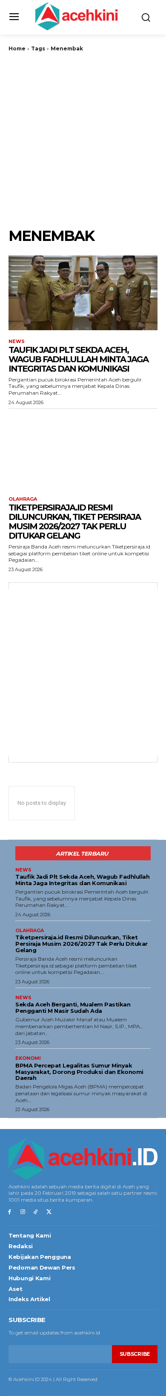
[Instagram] (22, 1212)
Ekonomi (28, 1058)
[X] (48, 1212)
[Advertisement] (83, 139)
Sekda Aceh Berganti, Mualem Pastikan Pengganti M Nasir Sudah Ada (72, 1007)
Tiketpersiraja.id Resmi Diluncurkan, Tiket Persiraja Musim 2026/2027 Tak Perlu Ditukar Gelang (74, 521)
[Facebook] (9, 1212)
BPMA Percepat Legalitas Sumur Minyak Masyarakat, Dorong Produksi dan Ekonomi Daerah (79, 1072)
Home (17, 48)
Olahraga (23, 499)
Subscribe (135, 1354)
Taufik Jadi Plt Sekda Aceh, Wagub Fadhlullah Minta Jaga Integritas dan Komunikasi (78, 359)
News (17, 341)
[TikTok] (35, 1212)
